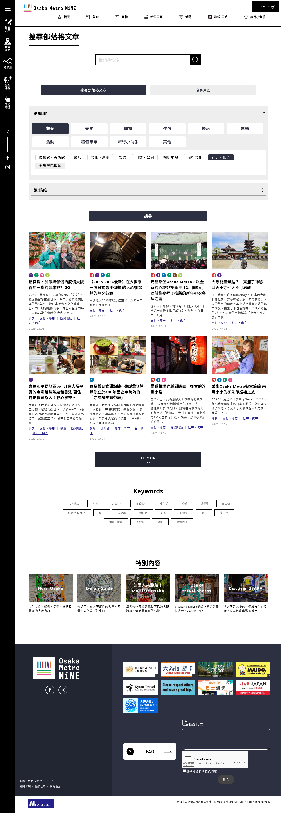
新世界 (143, 512)
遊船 (204, 512)
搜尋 (148, 216)
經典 (32, 318)
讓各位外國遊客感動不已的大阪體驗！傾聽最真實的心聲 (147, 609)
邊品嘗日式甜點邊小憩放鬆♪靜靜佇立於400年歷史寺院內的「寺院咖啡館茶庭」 (117, 392)
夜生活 (164, 503)
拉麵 (184, 503)
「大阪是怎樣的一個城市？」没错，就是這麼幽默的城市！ (245, 609)
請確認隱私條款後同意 (201, 771)
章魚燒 (224, 512)
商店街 (226, 503)
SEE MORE (148, 458)
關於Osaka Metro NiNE (35, 780)
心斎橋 (184, 512)
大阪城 (122, 512)
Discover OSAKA (246, 588)
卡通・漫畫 (115, 521)
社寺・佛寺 (117, 310)
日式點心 (141, 503)
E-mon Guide (99, 588)
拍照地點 (66, 318)
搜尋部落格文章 (93, 90)
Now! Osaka (50, 588)
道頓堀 (205, 503)
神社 (95, 503)
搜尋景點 (203, 90)
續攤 (160, 521)
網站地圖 (55, 786)
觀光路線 (182, 521)
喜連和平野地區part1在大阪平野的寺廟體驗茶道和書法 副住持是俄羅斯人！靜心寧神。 (56, 392)
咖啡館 (105, 428)
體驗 (63, 428)
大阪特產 (117, 503)
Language (263, 6)
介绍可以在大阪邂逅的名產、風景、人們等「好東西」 (99, 609)
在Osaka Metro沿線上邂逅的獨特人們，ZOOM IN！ (197, 609)
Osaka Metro (76, 512)
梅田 (101, 512)
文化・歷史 (47, 318)
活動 (215, 418)
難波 (163, 512)
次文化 (140, 521)
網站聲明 (25, 786)
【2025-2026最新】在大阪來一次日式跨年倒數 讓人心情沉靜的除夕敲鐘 (116, 287)
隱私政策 (41, 786)
